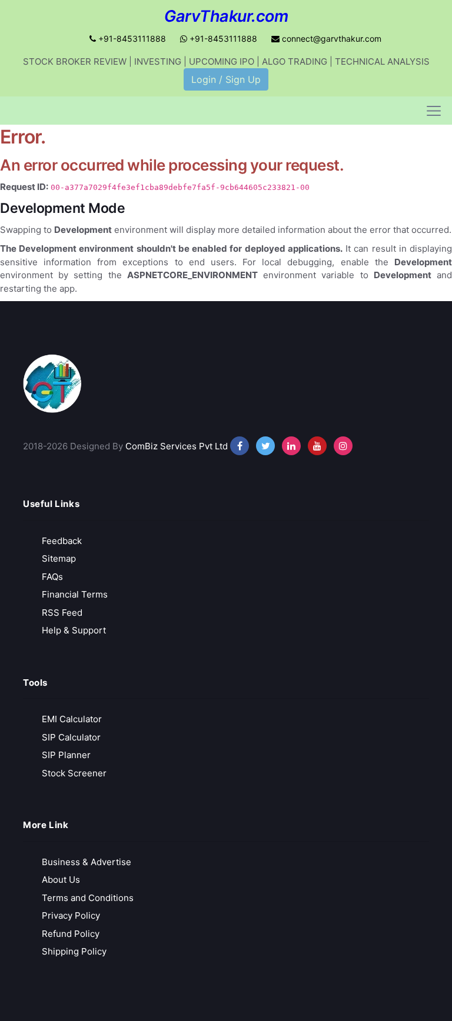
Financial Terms (75, 594)
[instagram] (291, 445)
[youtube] (317, 445)
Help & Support (74, 630)
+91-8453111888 (131, 39)
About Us (61, 879)
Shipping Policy (74, 951)
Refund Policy (70, 933)
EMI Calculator (72, 719)
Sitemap (59, 558)
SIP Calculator (71, 737)
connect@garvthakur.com (330, 39)
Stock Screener (74, 773)
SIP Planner (66, 754)
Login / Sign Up (226, 79)
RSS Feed (62, 612)
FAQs (52, 576)
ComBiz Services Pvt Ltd (176, 446)
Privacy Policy (71, 915)
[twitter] (265, 445)
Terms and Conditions (88, 897)
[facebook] (239, 445)
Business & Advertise (86, 861)
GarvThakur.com (226, 16)
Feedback (62, 540)
